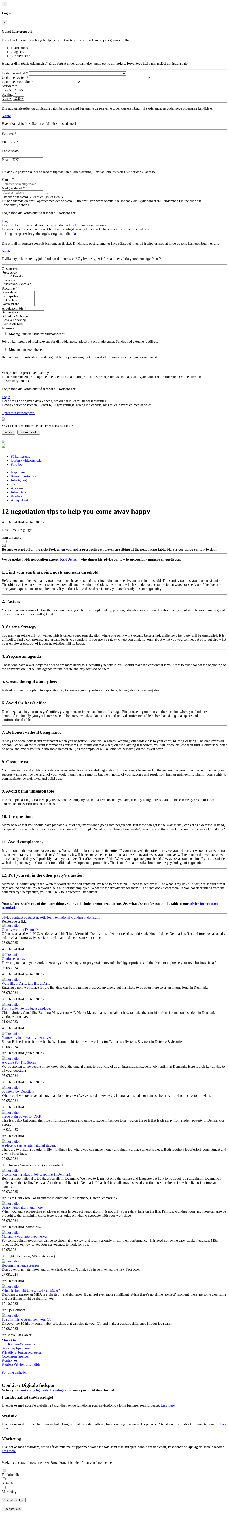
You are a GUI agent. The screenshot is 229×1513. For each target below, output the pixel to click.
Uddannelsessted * (15, 77)
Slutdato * (9, 94)
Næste (6, 116)
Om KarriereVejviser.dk (18, 1344)
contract (17, 917)
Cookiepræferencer (15, 1356)
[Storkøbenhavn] (18, 293)
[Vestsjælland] (18, 304)
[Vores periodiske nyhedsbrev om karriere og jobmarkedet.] (4, 349)
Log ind (8, 432)
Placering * (10, 288)
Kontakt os (9, 1360)
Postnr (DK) (10, 160)
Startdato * (9, 86)
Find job (17, 464)
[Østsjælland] (18, 300)
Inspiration (18, 472)
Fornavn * (9, 133)
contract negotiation (38, 917)
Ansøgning (18, 488)
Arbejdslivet (19, 500)
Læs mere (168, 1405)
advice (6, 917)
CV (13, 484)
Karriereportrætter (23, 476)
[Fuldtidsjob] (17, 273)
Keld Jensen (69, 559)
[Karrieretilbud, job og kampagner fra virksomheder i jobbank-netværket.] (4, 334)
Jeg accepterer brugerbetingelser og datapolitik (40, 234)
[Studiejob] (17, 280)
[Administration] (23, 312)
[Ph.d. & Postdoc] (17, 276)
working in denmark (85, 917)
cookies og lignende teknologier (43, 1390)
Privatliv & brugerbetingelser (22, 1352)
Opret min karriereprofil (18, 413)
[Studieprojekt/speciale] (17, 284)
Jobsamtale (18, 492)
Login (6, 221)
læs (75, 234)
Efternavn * (10, 142)
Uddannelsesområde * (17, 82)
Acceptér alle (12, 1509)
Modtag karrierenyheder (26, 349)
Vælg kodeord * (13, 188)
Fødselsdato (10, 151)
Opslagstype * (12, 268)
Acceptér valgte (14, 1500)
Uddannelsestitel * (15, 73)
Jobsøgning (19, 480)
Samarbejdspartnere (16, 1348)
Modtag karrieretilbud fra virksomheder (36, 334)
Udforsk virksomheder (26, 460)
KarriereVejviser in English (21, 1364)
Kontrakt (17, 496)
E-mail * (8, 179)
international (61, 917)
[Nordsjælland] (18, 296)
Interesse (8, 328)
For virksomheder (14, 1372)
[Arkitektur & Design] (23, 316)
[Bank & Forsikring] (23, 320)
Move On (9, 1340)
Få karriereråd (20, 456)
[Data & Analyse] (23, 324)
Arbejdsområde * (14, 308)
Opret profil (28, 432)
